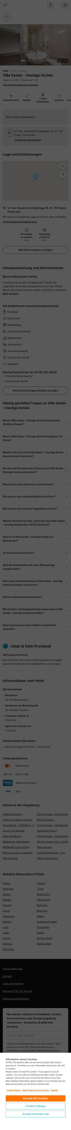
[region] (35, 1091)
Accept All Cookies (35, 1098)
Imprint (54, 1090)
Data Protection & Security (35, 1090)
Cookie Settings (35, 1106)
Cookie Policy (13, 1090)
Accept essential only (35, 1113)
